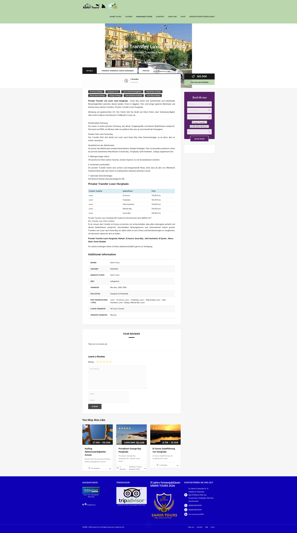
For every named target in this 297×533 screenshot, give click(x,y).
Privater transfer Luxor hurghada (118, 71)
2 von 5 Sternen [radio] (100, 361)
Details (89, 71)
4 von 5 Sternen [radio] (107, 361)
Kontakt (160, 16)
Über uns (172, 16)
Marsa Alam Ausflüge (97, 95)
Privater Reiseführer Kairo (202, 16)
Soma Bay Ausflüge (153, 95)
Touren (128, 16)
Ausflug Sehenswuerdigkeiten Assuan (95, 451)
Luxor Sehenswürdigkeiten (132, 92)
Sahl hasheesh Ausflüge (133, 95)
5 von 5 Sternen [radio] (110, 361)
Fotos (213, 527)
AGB (206, 527)
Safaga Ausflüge (115, 95)
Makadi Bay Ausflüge (153, 92)
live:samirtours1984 (196, 514)
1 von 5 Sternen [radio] (97, 361)
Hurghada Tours (144, 16)
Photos (146, 71)
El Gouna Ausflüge (96, 92)
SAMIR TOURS (115, 16)
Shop (183, 16)
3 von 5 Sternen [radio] (103, 361)
